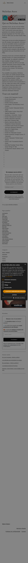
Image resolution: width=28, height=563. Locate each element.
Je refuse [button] (14, 294)
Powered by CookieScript (7, 297)
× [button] (25, 264)
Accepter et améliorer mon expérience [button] (15, 291)
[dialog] (14, 281)
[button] (19, 298)
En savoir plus (9, 276)
